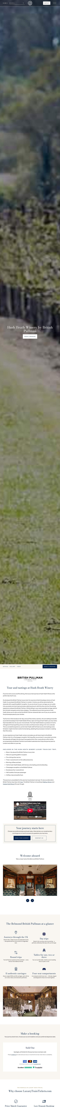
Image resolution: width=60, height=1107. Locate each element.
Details (5, 666)
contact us (13, 1054)
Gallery (12, 666)
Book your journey (22, 838)
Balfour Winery (47, 782)
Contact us (39, 838)
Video (19, 666)
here (21, 782)
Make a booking (30, 336)
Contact (46, 3)
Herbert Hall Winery (8, 784)
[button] (5, 3)
